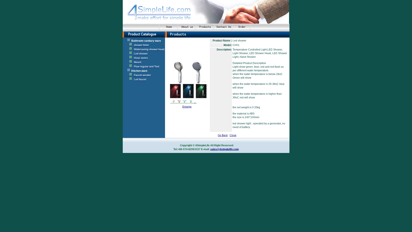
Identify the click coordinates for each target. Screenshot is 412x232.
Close (233, 135)
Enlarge (187, 106)
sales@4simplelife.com (224, 149)
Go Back (223, 135)
